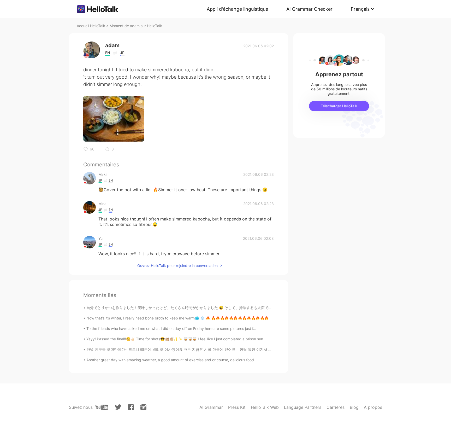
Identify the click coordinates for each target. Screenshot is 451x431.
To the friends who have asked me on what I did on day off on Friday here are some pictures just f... (171, 328)
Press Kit (237, 407)
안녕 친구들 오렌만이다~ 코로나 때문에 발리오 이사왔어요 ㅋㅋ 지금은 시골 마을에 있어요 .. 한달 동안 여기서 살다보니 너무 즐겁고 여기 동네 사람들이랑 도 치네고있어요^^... (229, 349)
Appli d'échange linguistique (237, 9)
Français (360, 9)
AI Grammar (211, 407)
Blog (354, 407)
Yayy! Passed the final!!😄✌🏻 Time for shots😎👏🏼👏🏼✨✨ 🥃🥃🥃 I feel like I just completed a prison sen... (176, 339)
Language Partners (302, 407)
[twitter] (118, 407)
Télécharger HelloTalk (339, 106)
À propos (373, 407)
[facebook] (131, 407)
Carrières (336, 407)
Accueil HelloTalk (91, 26)
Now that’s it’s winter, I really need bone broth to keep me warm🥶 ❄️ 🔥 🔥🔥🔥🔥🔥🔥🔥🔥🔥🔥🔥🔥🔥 (177, 318)
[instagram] (143, 407)
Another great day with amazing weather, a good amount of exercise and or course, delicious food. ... (172, 360)
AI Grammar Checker (309, 9)
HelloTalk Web (265, 407)
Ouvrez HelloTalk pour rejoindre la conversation (177, 265)
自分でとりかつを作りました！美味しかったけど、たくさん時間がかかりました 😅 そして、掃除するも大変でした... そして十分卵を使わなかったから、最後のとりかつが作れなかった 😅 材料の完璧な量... (255, 307)
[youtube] (101, 407)
